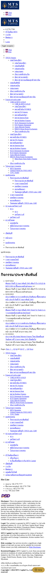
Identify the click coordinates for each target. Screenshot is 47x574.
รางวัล (8, 35)
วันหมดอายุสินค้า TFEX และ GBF (28, 192)
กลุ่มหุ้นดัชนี (19, 66)
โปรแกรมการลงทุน (13, 166)
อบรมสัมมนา (20, 189)
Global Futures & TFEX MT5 (21, 171)
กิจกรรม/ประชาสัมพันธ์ (19, 178)
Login (7, 42)
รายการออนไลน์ (21, 183)
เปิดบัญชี (8, 233)
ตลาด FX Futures (21, 112)
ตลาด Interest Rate (22, 118)
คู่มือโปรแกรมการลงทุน (19, 226)
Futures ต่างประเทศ (13, 100)
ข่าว (11, 209)
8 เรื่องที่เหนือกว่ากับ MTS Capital (23, 461)
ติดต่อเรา (9, 37)
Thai (10, 13)
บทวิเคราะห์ (19, 214)
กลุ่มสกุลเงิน (19, 69)
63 (14, 349)
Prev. (8, 349)
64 (16, 349)
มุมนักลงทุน (10, 175)
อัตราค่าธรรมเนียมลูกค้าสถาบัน (27, 80)
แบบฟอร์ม (14, 223)
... (12, 349)
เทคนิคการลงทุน (21, 186)
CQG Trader (14, 173)
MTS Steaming (15, 168)
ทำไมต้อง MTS (11, 32)
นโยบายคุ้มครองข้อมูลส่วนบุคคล (18, 475)
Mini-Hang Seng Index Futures (26, 159)
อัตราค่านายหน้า (21, 77)
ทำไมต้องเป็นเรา (12, 455)
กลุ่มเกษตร (19, 71)
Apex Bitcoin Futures (22, 127)
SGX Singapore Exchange (24, 123)
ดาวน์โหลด (9, 220)
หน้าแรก (8, 238)
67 (23, 349)
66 (21, 349)
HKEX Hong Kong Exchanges (26, 129)
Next (31, 349)
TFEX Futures (10, 58)
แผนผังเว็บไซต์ (11, 472)
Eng (9, 15)
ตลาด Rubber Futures (23, 121)
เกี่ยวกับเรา (14, 458)
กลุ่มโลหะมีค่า (16, 60)
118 (28, 349)
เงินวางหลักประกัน (22, 74)
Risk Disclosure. (35, 547)
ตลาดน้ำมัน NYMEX (23, 109)
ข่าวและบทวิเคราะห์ (13, 206)
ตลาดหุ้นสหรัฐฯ (21, 115)
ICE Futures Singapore (23, 125)
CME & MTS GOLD (18, 102)
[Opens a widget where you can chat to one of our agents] (38, 570)
